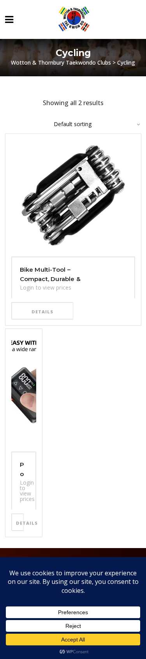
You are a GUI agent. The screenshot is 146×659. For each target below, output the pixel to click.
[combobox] (92, 124)
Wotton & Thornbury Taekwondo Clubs (61, 62)
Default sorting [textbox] (72, 124)
